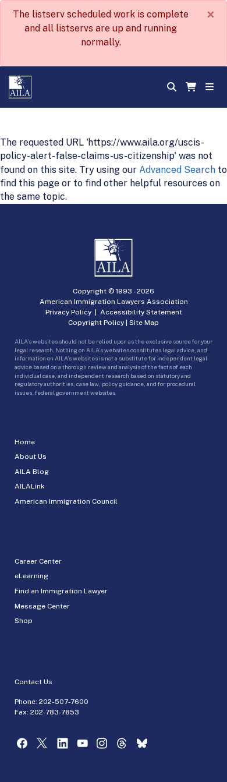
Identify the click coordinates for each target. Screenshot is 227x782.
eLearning (31, 576)
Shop (24, 621)
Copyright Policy (96, 323)
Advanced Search (177, 169)
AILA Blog (32, 472)
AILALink (30, 486)
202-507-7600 (63, 702)
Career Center (38, 561)
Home (25, 442)
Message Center (42, 606)
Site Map (144, 323)
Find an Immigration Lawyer (61, 591)
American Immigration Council (66, 501)
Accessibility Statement (141, 312)
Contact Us (33, 682)
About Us (31, 456)
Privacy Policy (68, 312)
